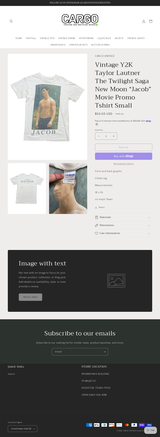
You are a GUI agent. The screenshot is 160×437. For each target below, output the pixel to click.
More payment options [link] (124, 164)
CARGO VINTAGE (129, 431)
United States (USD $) (21, 429)
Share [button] (102, 207)
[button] (11, 21)
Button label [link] (30, 297)
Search (11, 374)
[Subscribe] (104, 351)
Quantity (99, 130)
